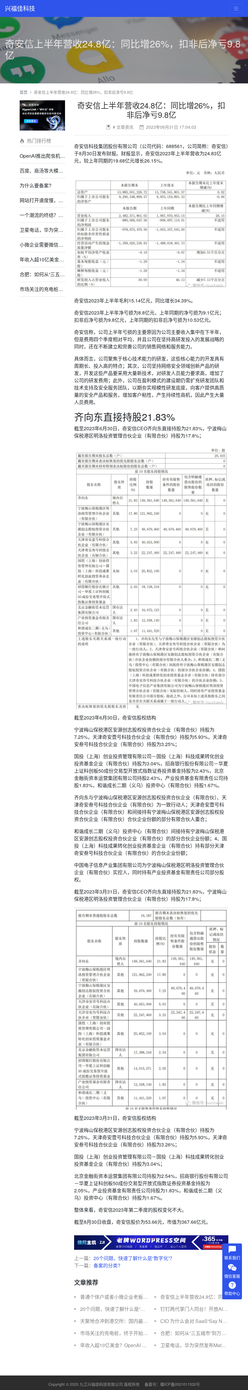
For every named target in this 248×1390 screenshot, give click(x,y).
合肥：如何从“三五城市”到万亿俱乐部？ (62, 274)
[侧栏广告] (42, 114)
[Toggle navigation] (236, 8)
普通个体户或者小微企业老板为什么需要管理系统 (133, 1296)
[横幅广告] (151, 1241)
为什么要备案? (35, 185)
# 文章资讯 (123, 127)
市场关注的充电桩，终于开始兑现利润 (61, 289)
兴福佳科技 (20, 8)
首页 (24, 92)
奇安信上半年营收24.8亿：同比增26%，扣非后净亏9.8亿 (83, 92)
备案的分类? (106, 1265)
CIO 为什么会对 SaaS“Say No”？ (195, 1320)
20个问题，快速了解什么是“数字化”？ (134, 1258)
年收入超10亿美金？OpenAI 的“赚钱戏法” (64, 259)
